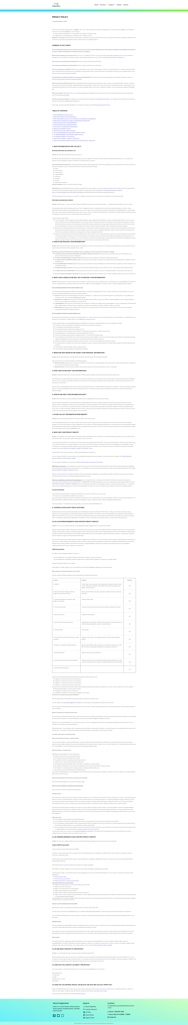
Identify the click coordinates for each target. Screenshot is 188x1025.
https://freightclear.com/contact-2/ (74, 702)
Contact (125, 4)
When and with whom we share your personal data (67, 880)
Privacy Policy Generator (79, 993)
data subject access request (100, 990)
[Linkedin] (62, 1015)
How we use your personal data (62, 878)
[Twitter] (58, 1015)
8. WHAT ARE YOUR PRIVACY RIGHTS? (61, 128)
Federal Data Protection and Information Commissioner (90, 462)
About (97, 4)
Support (111, 4)
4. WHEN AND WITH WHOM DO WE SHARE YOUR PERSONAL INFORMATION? (71, 120)
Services (103, 4)
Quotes (119, 4)
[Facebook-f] (54, 1015)
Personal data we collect (60, 876)
